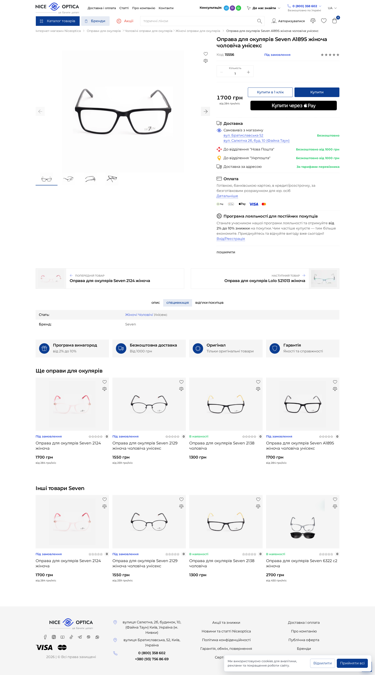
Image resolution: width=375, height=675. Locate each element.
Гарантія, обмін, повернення (226, 649)
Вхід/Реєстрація (231, 239)
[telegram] (226, 8)
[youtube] (63, 636)
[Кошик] (334, 21)
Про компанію (304, 631)
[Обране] (323, 21)
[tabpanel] (72, 425)
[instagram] (54, 636)
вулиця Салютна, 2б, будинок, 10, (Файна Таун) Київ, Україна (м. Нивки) (152, 627)
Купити (317, 92)
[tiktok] (71, 636)
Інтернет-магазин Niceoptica (58, 31)
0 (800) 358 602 (151, 653)
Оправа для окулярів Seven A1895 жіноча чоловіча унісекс (300, 446)
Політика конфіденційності (226, 640)
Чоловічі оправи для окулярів (149, 31)
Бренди (98, 21)
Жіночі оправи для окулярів (198, 31)
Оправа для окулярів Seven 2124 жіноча (68, 446)
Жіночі (131, 315)
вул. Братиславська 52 (243, 135)
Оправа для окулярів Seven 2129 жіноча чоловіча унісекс (145, 446)
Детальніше (227, 196)
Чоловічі (145, 315)
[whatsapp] (238, 8)
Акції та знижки (226, 623)
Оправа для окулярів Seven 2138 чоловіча (221, 446)
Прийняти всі (352, 663)
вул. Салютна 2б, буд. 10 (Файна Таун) (256, 141)
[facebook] (45, 636)
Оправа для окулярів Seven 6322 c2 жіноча (301, 563)
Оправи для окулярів (104, 31)
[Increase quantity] (248, 72)
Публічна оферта (303, 640)
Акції (128, 21)
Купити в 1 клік (270, 92)
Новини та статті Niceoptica (226, 631)
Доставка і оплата (304, 623)
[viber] (232, 8)
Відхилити (322, 663)
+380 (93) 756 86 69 (152, 659)
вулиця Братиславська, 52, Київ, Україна (151, 642)
